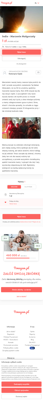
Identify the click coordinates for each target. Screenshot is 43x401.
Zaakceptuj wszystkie (21, 384)
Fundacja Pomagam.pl (32, 345)
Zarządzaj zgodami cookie (10, 351)
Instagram (18, 317)
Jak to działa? (22, 296)
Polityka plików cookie (10, 348)
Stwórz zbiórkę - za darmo (21, 290)
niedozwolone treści (25, 222)
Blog (32, 340)
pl (36, 3)
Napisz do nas (36, 222)
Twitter (11, 317)
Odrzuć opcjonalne (21, 390)
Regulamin (10, 334)
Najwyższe (28, 187)
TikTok (32, 317)
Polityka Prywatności (11, 337)
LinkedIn (25, 317)
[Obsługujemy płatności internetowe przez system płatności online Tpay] (32, 348)
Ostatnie (14, 187)
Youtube (39, 317)
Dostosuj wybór (21, 396)
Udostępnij (21, 58)
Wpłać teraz (21, 52)
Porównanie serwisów (11, 345)
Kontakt (10, 342)
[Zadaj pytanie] (38, 72)
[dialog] (21, 380)
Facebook (4, 317)
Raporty (32, 334)
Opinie (32, 331)
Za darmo (32, 337)
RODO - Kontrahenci (11, 340)
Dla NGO (32, 342)
